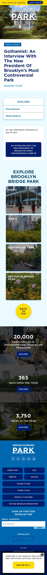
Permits (12, 477)
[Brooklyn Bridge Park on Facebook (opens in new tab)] (13, 459)
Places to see (23, 484)
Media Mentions (13, 116)
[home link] (23, 449)
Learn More (35, 2)
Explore (23, 354)
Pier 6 (12, 218)
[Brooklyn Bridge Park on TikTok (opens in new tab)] (34, 459)
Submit (39, 528)
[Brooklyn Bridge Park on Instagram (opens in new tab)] (24, 459)
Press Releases (13, 109)
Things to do (23, 490)
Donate (34, 477)
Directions (12, 470)
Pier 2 (12, 189)
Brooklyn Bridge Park (21, 277)
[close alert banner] (42, 2)
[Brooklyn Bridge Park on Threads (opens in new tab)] (29, 459)
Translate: (23, 534)
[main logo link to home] (23, 15)
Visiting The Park (21, 247)
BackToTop (23, 311)
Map (34, 470)
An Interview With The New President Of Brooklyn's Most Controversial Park (23, 149)
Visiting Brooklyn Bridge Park (23, 504)
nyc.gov (23, 548)
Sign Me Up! (22, 565)
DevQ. (31, 551)
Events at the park (23, 497)
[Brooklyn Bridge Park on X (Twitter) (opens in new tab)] (18, 459)
